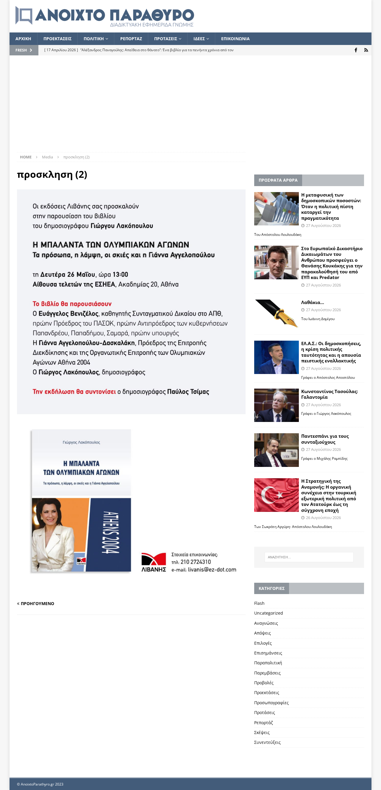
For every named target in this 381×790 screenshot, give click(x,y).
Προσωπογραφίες (271, 702)
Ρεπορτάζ (263, 722)
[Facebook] (356, 50)
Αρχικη (23, 38)
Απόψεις (262, 633)
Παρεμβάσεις (267, 673)
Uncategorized (268, 613)
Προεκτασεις (57, 38)
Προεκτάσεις (266, 692)
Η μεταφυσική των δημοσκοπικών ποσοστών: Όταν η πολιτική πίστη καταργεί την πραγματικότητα (331, 206)
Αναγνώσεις (266, 623)
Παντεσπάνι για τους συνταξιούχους (325, 439)
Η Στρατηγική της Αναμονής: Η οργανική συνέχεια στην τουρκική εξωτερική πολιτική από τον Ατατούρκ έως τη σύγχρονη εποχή (328, 495)
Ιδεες (199, 38)
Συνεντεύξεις (267, 742)
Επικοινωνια (235, 38)
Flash (259, 603)
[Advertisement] (190, 107)
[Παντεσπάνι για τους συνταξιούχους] (276, 450)
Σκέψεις (262, 732)
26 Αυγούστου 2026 (323, 517)
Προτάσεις (264, 712)
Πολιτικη (94, 38)
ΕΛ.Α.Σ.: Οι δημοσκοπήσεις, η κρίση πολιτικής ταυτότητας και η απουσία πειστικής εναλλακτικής (331, 352)
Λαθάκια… (312, 302)
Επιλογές (263, 643)
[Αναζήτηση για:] (309, 557)
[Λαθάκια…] (276, 314)
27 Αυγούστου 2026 (323, 225)
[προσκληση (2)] (131, 592)
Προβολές (264, 682)
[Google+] (366, 50)
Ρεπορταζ (131, 38)
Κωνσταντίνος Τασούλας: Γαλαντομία (329, 394)
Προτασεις (165, 38)
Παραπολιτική (268, 663)
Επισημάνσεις (268, 653)
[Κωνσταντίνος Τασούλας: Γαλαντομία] (276, 405)
